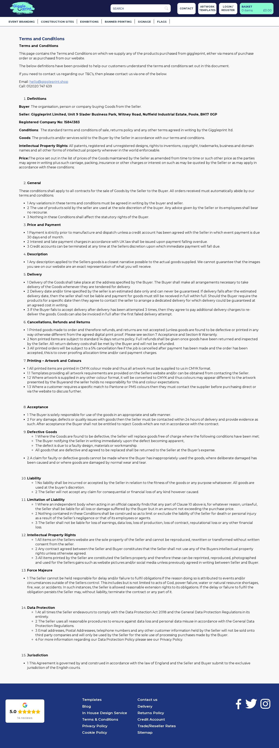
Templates (92, 699)
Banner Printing (118, 21)
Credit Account (151, 719)
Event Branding (22, 21)
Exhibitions (89, 21)
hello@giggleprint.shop (48, 82)
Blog (86, 706)
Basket (247, 6)
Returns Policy (150, 713)
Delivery (144, 706)
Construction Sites (57, 21)
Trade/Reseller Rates (156, 726)
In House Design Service (104, 713)
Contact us (147, 699)
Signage (144, 21)
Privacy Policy (94, 726)
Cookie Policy (94, 732)
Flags (162, 21)
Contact (186, 8)
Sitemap (145, 732)
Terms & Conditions (100, 719)
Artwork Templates (207, 8)
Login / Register (228, 8)
